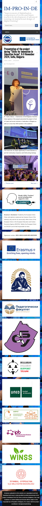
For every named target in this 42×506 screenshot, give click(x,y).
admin (10, 60)
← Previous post (9, 183)
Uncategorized (10, 64)
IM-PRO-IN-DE (20, 8)
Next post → (34, 183)
